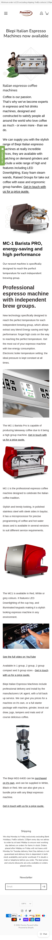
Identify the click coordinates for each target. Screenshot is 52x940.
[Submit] (44, 887)
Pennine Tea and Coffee (29, 925)
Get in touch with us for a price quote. (23, 806)
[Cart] (47, 13)
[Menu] (6, 13)
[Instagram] (22, 911)
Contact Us (2, 156)
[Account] (41, 13)
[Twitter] (30, 911)
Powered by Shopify (26, 928)
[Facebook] (26, 911)
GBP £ (23, 904)
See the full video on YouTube (19, 656)
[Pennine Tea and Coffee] (26, 13)
